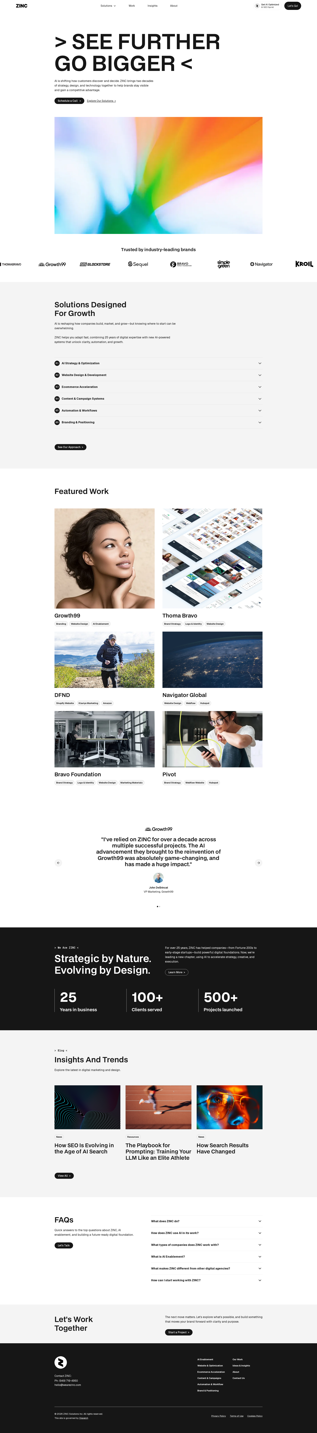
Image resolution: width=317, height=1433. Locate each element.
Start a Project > (178, 1332)
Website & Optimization (210, 1365)
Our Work (238, 1359)
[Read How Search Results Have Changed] (230, 1107)
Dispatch (83, 1418)
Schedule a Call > (69, 100)
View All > (64, 1175)
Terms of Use (236, 1416)
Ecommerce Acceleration (211, 1371)
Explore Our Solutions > (101, 100)
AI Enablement (205, 1359)
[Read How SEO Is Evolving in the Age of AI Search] (87, 1107)
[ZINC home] (21, 6)
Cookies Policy (255, 1416)
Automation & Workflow (210, 1384)
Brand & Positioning (208, 1390)
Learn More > (176, 972)
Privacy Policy (218, 1416)
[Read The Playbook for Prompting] (158, 1107)
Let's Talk (64, 1245)
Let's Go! (293, 6)
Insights (153, 5)
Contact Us (239, 1378)
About (173, 5)
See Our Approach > (70, 447)
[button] (158, 363)
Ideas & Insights (241, 1365)
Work (132, 5)
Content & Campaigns (209, 1378)
